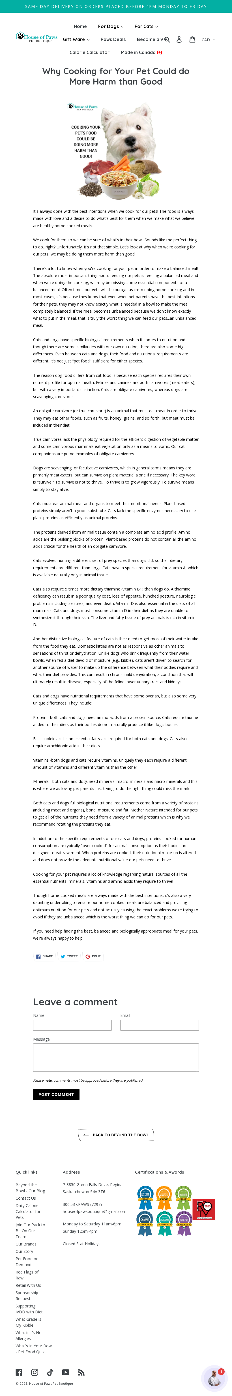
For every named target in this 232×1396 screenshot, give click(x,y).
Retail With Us (28, 1285)
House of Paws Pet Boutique (51, 1383)
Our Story (24, 1251)
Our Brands (26, 1244)
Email (125, 1015)
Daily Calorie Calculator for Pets (28, 1211)
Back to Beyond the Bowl (120, 1135)
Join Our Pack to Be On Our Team (30, 1230)
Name (38, 1015)
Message (41, 1039)
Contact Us (26, 1198)
